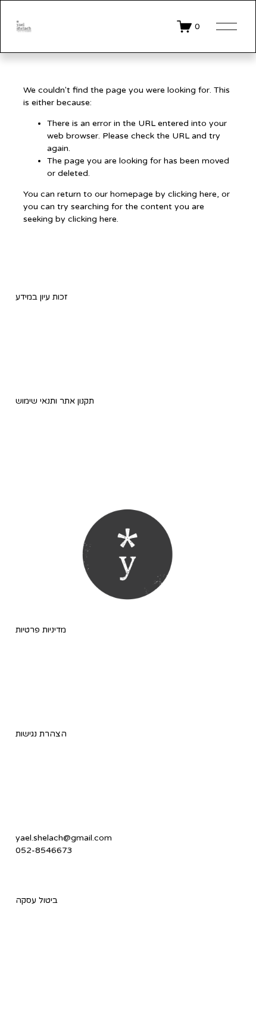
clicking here (192, 194)
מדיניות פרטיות (40, 630)
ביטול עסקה (36, 900)
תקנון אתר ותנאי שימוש (54, 401)
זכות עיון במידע (41, 297)
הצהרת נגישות (41, 734)
